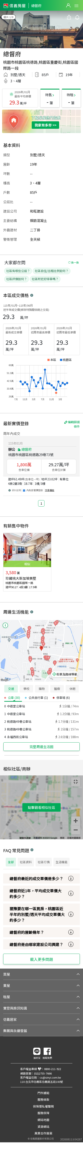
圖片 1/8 (8, 17)
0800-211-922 (52, 1069)
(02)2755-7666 (43, 1073)
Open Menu (76, 5)
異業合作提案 (43, 1133)
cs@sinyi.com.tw (50, 1077)
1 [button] (41, 503)
